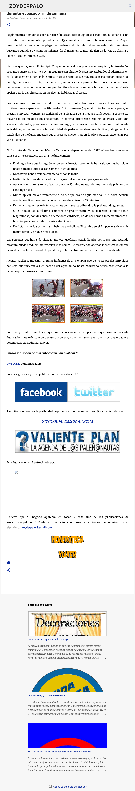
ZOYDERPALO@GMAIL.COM (67, 421)
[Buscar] (48, 6)
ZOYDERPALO (26, 6)
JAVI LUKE (13, 363)
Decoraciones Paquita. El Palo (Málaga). (48, 639)
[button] (9, 24)
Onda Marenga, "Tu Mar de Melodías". (47, 695)
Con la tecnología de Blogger (69, 786)
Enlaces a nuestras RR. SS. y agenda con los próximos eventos (60, 751)
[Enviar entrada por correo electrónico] (9, 563)
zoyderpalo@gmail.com (37, 527)
